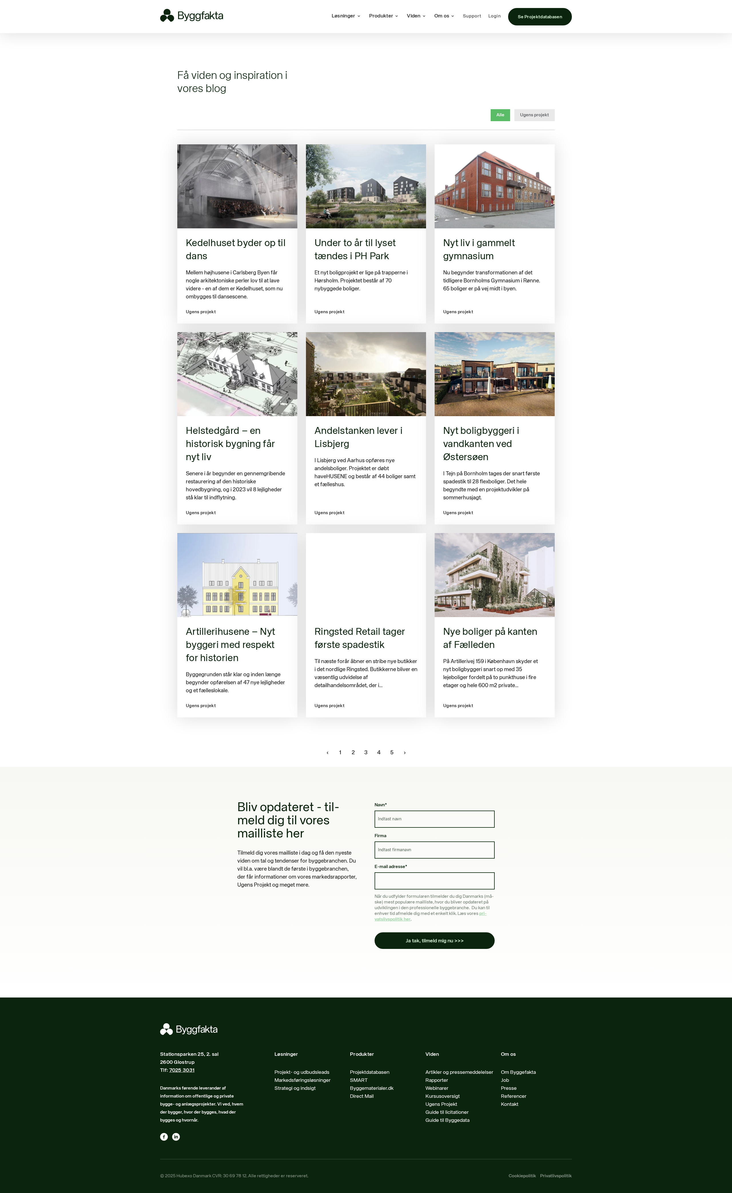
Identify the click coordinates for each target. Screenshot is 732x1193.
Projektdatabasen (369, 1072)
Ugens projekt (534, 115)
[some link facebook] (166, 1138)
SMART (359, 1080)
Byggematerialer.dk (371, 1088)
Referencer (513, 1096)
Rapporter (436, 1080)
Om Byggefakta (518, 1072)
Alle (500, 115)
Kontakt (509, 1104)
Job (505, 1080)
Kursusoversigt (442, 1096)
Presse (509, 1088)
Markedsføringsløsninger (302, 1080)
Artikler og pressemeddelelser (459, 1072)
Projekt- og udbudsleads (301, 1072)
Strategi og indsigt (295, 1088)
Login (494, 16)
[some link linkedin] (178, 1138)
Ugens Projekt (441, 1104)
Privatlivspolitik (556, 1176)
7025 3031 (182, 1070)
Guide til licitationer (447, 1112)
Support (472, 16)
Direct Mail (362, 1096)
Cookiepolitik (522, 1176)
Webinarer (436, 1088)
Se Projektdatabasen (540, 17)
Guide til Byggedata (447, 1120)
